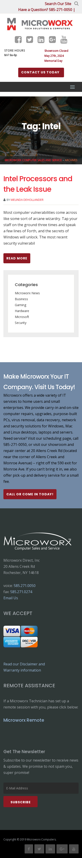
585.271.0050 (25, 585)
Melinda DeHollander (27, 200)
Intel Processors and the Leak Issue (37, 183)
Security (20, 322)
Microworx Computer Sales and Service (33, 160)
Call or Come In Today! (30, 494)
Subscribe (20, 802)
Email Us (10, 597)
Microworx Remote (23, 720)
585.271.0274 (21, 591)
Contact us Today (40, 72)
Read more (16, 258)
